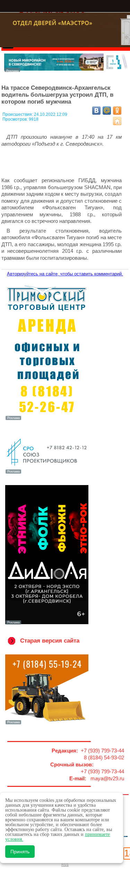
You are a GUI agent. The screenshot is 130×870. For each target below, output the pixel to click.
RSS (65, 865)
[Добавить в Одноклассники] (117, 110)
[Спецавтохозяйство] (47, 724)
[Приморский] (47, 419)
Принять (19, 851)
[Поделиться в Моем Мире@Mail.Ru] (107, 110)
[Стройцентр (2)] (66, 70)
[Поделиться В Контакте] (96, 110)
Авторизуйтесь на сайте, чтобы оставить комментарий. (65, 273)
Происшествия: (18, 114)
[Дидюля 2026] (47, 624)
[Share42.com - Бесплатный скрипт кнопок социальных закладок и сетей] (117, 121)
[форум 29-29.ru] (47, 473)
